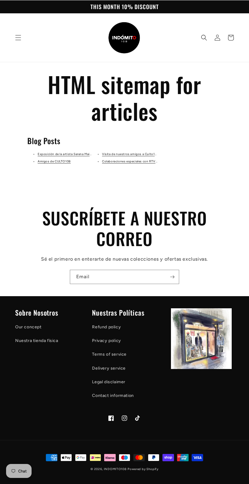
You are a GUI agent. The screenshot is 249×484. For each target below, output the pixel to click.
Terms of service (109, 354)
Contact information (113, 395)
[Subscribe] (172, 277)
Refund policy (106, 327)
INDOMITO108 (115, 469)
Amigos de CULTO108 (54, 161)
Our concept (28, 327)
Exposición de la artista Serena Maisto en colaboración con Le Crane (89, 154)
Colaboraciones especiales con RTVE (129, 161)
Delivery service (109, 368)
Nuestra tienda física (36, 340)
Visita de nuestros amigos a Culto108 (130, 154)
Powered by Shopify (143, 469)
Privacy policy (106, 340)
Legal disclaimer (108, 381)
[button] (18, 37)
